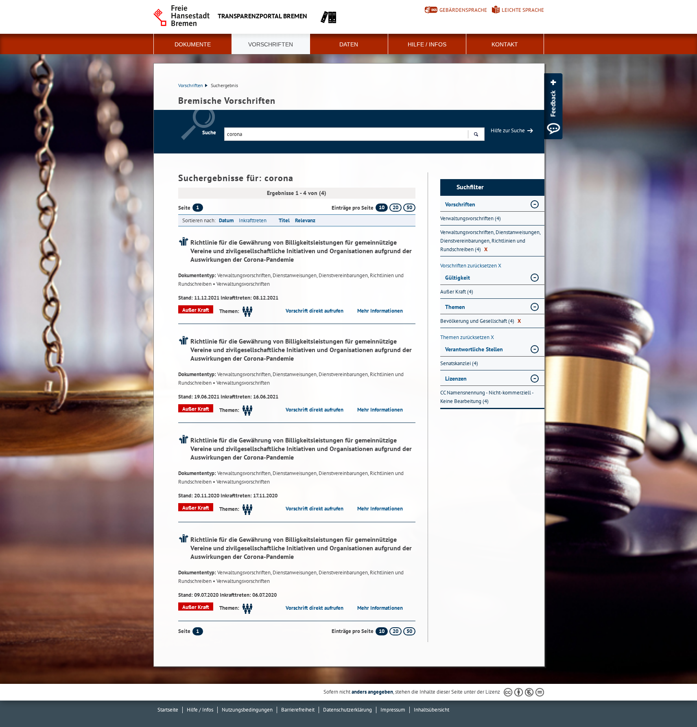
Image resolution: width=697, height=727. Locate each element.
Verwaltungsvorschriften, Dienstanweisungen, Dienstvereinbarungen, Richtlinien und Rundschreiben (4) (490, 241)
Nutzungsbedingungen (247, 709)
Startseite (167, 709)
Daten (348, 44)
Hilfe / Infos (427, 44)
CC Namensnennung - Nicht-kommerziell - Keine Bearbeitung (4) (486, 397)
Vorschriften (270, 44)
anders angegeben (372, 691)
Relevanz (305, 220)
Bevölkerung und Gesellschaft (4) (480, 321)
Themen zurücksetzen (467, 337)
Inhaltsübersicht (431, 709)
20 (395, 207)
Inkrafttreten (253, 220)
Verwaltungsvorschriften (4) (470, 218)
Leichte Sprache (523, 10)
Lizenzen (456, 378)
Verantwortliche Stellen (474, 349)
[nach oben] (672, 702)
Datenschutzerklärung (347, 709)
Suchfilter (470, 187)
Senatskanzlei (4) (459, 363)
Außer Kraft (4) (456, 291)
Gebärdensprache (463, 10)
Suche (209, 132)
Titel (284, 220)
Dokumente (193, 44)
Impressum (392, 709)
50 (409, 207)
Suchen (476, 134)
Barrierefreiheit (298, 709)
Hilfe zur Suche (508, 130)
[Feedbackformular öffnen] (553, 106)
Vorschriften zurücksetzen (470, 265)
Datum (226, 220)
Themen (455, 307)
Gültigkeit (457, 277)
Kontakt (505, 44)
